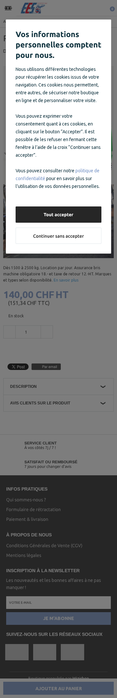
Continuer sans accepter (58, 236)
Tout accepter (58, 214)
